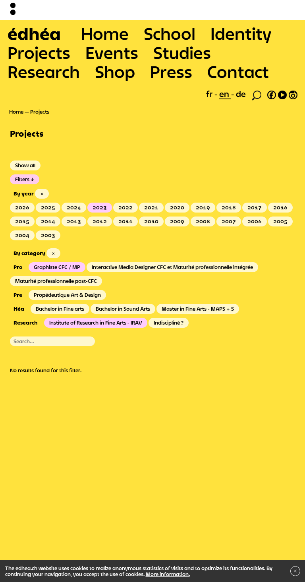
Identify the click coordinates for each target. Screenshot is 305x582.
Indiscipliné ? (168, 322)
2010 (151, 221)
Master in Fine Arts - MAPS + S (198, 309)
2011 (125, 221)
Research (44, 71)
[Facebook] (271, 94)
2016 (280, 207)
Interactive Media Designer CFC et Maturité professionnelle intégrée (172, 267)
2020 (177, 207)
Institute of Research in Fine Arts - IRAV (95, 322)
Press (171, 71)
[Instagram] (293, 94)
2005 (280, 221)
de (241, 94)
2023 (100, 207)
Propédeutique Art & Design (67, 295)
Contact (238, 71)
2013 (74, 221)
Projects (39, 52)
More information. (168, 574)
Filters (22, 179)
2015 (22, 221)
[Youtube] (282, 94)
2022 (125, 207)
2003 (48, 235)
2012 (100, 221)
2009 (177, 221)
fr (210, 94)
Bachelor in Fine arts (60, 309)
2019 (203, 207)
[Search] (256, 94)
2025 (48, 207)
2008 (203, 221)
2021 (151, 207)
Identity (240, 33)
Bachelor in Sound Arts (123, 309)
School (169, 33)
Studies (182, 52)
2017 (254, 207)
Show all (25, 165)
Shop (115, 71)
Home (105, 33)
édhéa (34, 33)
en (225, 94)
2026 (22, 207)
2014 (48, 221)
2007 (229, 221)
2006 (254, 221)
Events (111, 52)
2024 (74, 207)
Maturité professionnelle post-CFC (56, 281)
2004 (22, 235)
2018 (229, 207)
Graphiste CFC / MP (57, 267)
